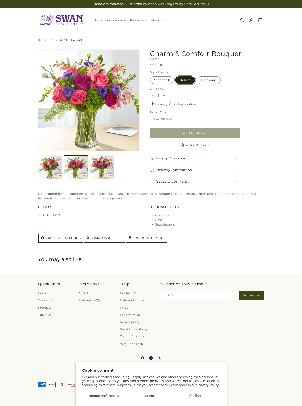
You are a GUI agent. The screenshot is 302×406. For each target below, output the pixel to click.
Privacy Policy (208, 385)
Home (42, 39)
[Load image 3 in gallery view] (102, 167)
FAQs (124, 307)
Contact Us (128, 293)
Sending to (164, 111)
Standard (161, 80)
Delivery (161, 104)
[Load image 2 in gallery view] (76, 167)
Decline (195, 396)
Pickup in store (184, 104)
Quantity (156, 89)
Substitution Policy (134, 329)
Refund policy (130, 322)
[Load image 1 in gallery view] (50, 167)
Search (84, 293)
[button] (116, 20)
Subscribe (251, 295)
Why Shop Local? (132, 344)
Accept (149, 396)
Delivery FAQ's (89, 300)
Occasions (45, 300)
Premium (208, 80)
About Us (44, 315)
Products (44, 307)
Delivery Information (135, 300)
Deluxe (185, 80)
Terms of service (132, 337)
